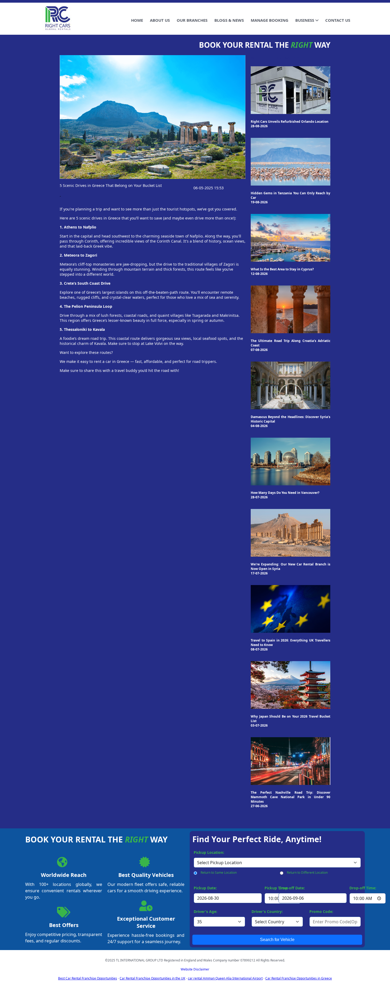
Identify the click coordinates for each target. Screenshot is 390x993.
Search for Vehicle (277, 939)
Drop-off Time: (362, 887)
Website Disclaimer (195, 969)
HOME (137, 20)
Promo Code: (321, 911)
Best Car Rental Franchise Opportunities (87, 978)
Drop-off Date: (292, 887)
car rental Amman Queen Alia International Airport (225, 978)
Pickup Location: (209, 852)
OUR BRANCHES (192, 20)
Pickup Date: (205, 887)
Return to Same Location (219, 872)
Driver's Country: (267, 911)
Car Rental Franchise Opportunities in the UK (152, 978)
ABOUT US (160, 20)
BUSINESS (304, 20)
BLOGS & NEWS (229, 20)
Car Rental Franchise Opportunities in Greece (298, 978)
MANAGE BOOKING (269, 20)
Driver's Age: (205, 911)
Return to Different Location (307, 872)
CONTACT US (337, 20)
